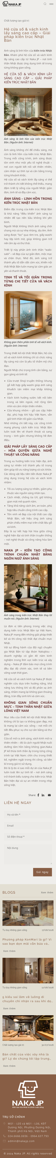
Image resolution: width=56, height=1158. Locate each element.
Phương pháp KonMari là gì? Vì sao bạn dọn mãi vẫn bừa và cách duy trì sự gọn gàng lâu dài (27, 942)
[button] (45, 4)
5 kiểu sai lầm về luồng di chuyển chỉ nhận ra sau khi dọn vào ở (27, 999)
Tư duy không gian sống (14, 930)
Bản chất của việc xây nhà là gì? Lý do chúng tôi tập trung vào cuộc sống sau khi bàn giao (28, 1057)
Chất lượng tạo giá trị (16, 20)
